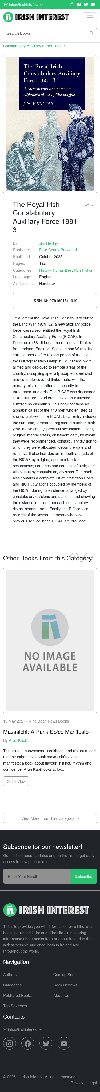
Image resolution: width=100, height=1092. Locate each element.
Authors (10, 974)
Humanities (62, 270)
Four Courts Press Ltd (58, 249)
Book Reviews (65, 985)
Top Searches (15, 1005)
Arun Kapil (18, 740)
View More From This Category (48, 818)
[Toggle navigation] (90, 17)
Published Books (17, 995)
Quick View (16, 781)
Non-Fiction (83, 270)
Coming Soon (65, 974)
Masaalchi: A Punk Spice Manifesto (46, 732)
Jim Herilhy (48, 243)
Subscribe (83, 876)
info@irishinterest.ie (25, 4)
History (45, 270)
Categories (12, 985)
